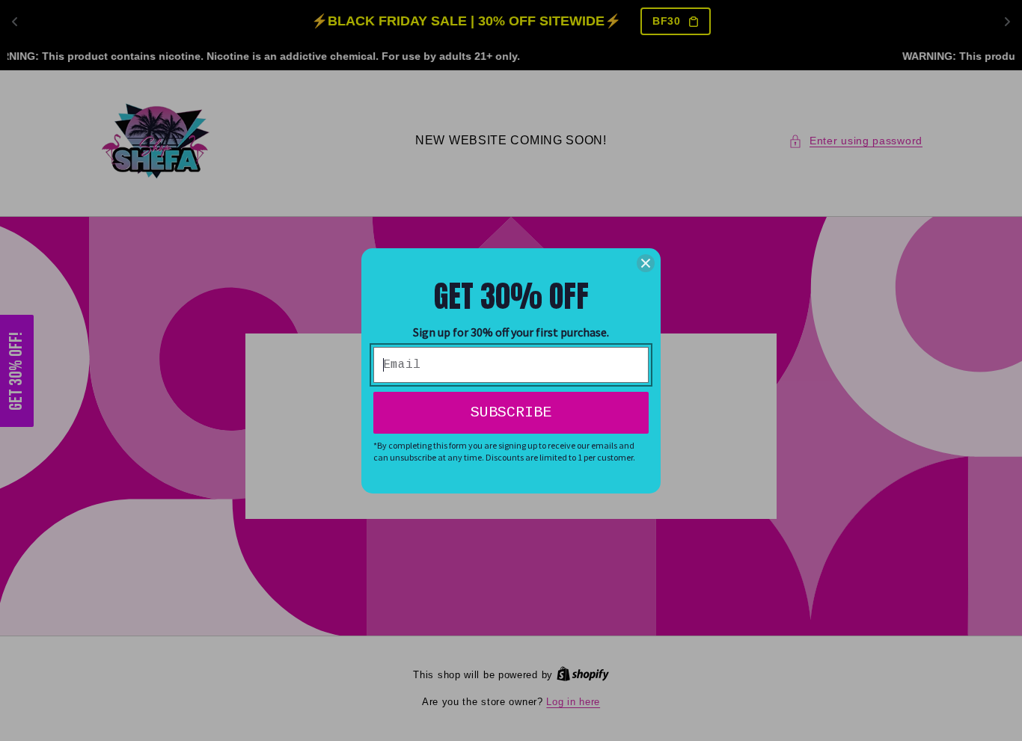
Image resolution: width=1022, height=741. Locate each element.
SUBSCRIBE (511, 412)
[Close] (646, 263)
